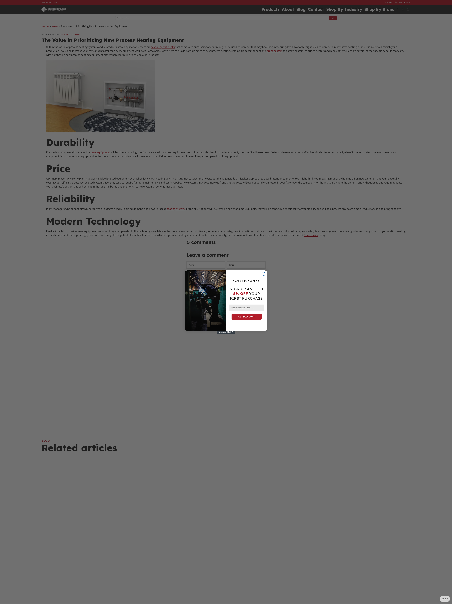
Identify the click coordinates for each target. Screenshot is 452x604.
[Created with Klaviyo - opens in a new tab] (226, 332)
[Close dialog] (263, 274)
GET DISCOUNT (246, 316)
